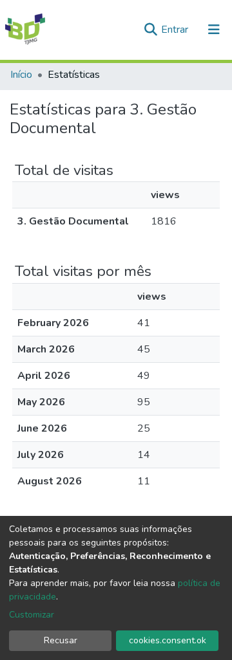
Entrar (176, 30)
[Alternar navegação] (214, 29)
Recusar (60, 640)
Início (21, 75)
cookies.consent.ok (167, 640)
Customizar (31, 615)
